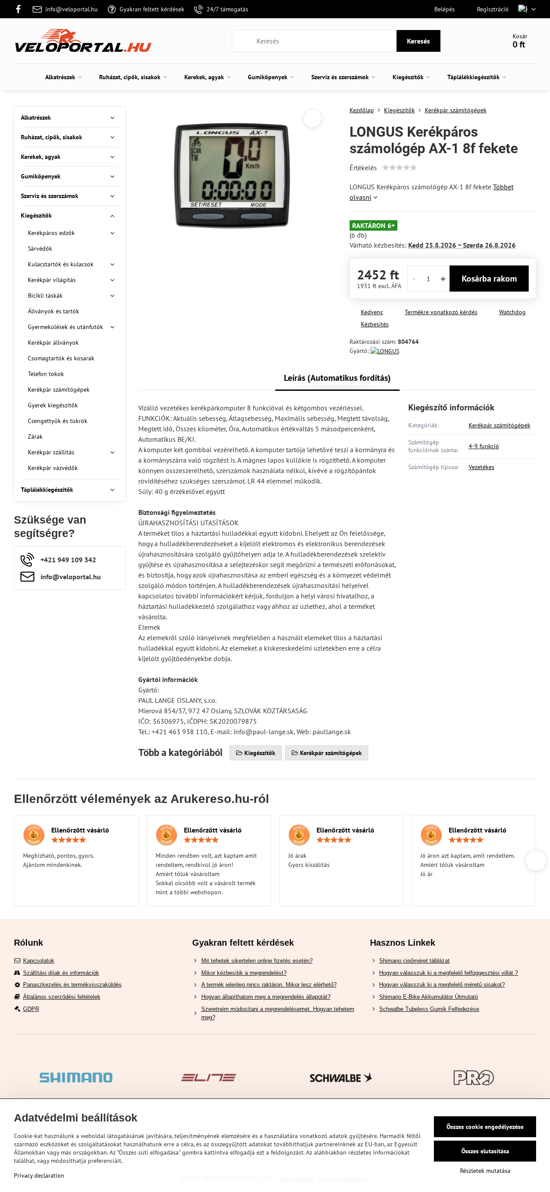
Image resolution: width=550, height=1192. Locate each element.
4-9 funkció (484, 446)
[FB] (21, 9)
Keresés (418, 41)
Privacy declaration (39, 1175)
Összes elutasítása (485, 1151)
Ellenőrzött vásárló (80, 830)
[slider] (399, 167)
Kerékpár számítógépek (499, 425)
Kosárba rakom (489, 278)
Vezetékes (481, 467)
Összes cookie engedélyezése (485, 1127)
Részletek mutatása (485, 1171)
